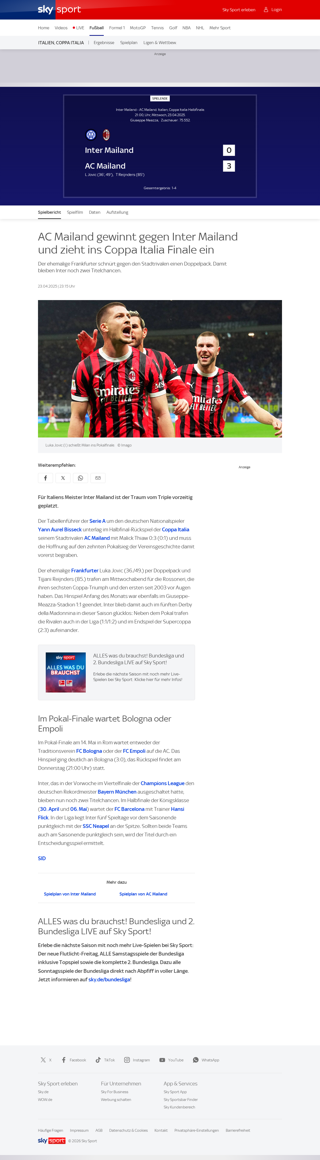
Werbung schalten (116, 1099)
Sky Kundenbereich (179, 1107)
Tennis (157, 27)
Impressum (79, 1130)
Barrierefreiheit (238, 1130)
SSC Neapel (96, 826)
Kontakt (161, 1130)
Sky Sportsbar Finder (181, 1099)
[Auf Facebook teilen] (45, 478)
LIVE (80, 27)
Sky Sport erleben (239, 9)
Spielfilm (75, 212)
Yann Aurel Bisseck (60, 529)
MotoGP (138, 27)
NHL (200, 27)
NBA (186, 27)
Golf (173, 27)
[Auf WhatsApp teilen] (80, 478)
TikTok (109, 1060)
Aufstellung (117, 212)
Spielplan (129, 42)
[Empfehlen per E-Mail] (98, 478)
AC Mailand (97, 538)
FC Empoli (134, 751)
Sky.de (43, 1092)
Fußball (97, 27)
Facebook (78, 1060)
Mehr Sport (220, 27)
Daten (94, 212)
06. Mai (78, 809)
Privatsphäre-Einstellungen (196, 1130)
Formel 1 (117, 27)
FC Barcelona (129, 809)
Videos (61, 27)
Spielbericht (49, 212)
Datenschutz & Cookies (128, 1130)
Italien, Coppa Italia (61, 42)
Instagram (141, 1060)
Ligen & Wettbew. (160, 42)
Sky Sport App (175, 1092)
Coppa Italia (175, 529)
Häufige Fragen (50, 1130)
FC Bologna (89, 751)
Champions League (162, 783)
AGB (99, 1130)
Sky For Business (114, 1092)
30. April (49, 809)
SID (42, 858)
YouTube (176, 1060)
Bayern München (117, 792)
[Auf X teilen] (63, 478)
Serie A (98, 521)
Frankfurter (84, 570)
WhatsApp (210, 1060)
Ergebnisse (104, 42)
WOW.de (45, 1099)
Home (43, 27)
